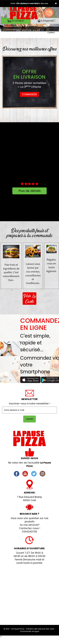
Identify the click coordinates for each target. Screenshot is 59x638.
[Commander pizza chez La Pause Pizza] (29, 438)
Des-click (50, 629)
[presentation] (4, 81)
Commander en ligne (29, 631)
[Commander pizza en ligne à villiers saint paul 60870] (44, 30)
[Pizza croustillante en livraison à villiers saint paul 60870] (24, 13)
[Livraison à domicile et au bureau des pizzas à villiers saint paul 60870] (23, 28)
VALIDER (29, 419)
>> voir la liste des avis (38, 3)
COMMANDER (29, 94)
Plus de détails (30, 191)
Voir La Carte (29, 298)
